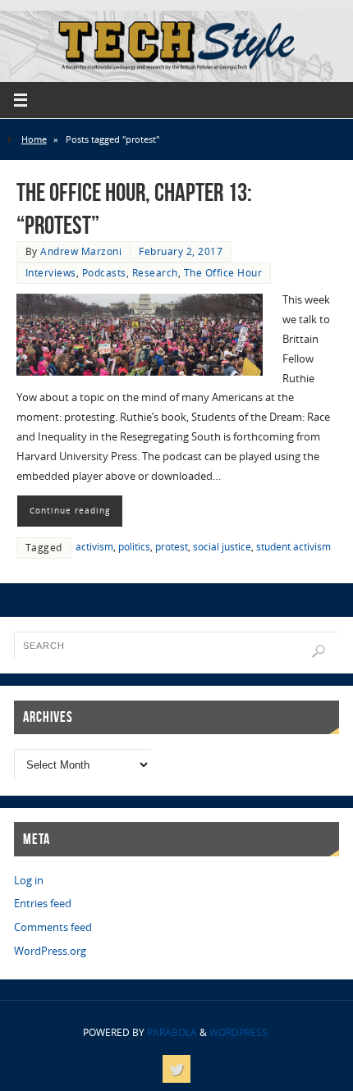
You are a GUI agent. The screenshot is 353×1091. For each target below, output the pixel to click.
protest (171, 547)
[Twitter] (176, 1069)
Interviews (50, 273)
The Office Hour (223, 273)
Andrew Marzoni (80, 251)
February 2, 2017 (180, 251)
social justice (222, 547)
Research (155, 273)
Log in (29, 881)
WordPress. (239, 1032)
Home (34, 139)
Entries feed (42, 904)
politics (134, 547)
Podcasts (104, 273)
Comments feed (53, 927)
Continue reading (70, 510)
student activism (293, 547)
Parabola (172, 1032)
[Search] (318, 651)
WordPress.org (50, 951)
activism (94, 547)
